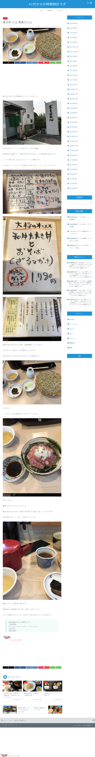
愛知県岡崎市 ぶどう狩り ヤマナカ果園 (80, 225)
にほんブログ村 (16, 640)
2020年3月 (73, 127)
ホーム (33, 10)
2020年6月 (73, 113)
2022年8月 (73, 28)
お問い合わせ (60, 10)
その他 (71, 319)
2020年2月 (73, 132)
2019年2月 (73, 188)
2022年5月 (73, 42)
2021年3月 (73, 75)
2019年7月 (73, 165)
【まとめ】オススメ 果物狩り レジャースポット (80, 232)
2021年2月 (73, 80)
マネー (71, 334)
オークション (73, 324)
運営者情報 (49, 10)
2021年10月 (73, 52)
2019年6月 (73, 169)
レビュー (72, 338)
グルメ (5, 18)
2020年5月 (73, 118)
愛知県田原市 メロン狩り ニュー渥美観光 (80, 218)
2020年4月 (73, 122)
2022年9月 (73, 23)
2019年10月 (73, 151)
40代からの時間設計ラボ (47, 4)
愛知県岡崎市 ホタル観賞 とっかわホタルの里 (80, 239)
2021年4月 (73, 71)
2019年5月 (73, 174)
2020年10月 (73, 99)
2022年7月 (73, 33)
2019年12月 (73, 141)
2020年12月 (73, 89)
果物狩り (72, 343)
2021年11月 (73, 47)
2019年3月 (73, 184)
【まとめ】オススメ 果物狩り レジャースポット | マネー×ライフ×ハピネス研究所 (80, 266)
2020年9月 (73, 103)
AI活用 (41, 10)
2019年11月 (73, 146)
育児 (70, 348)
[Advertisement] (32, 81)
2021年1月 (73, 85)
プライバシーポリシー (9, 725)
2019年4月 (73, 179)
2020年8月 (73, 108)
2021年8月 (73, 61)
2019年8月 (73, 160)
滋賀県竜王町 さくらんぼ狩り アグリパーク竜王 (80, 247)
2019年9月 (73, 155)
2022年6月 (73, 38)
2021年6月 (73, 66)
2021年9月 (73, 56)
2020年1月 (73, 136)
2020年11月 (73, 94)
